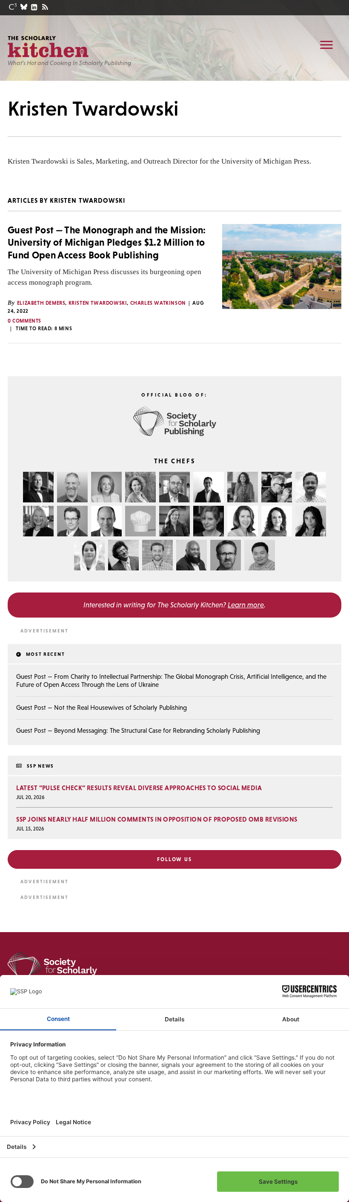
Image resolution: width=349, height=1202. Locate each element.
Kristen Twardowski (98, 303)
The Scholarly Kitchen (48, 46)
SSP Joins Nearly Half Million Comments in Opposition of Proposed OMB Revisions (156, 819)
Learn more (246, 605)
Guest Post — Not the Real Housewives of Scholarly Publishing (101, 707)
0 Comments (24, 321)
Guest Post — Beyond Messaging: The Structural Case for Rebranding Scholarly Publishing (138, 730)
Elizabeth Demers (41, 303)
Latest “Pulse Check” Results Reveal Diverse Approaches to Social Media (139, 787)
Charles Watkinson (158, 303)
